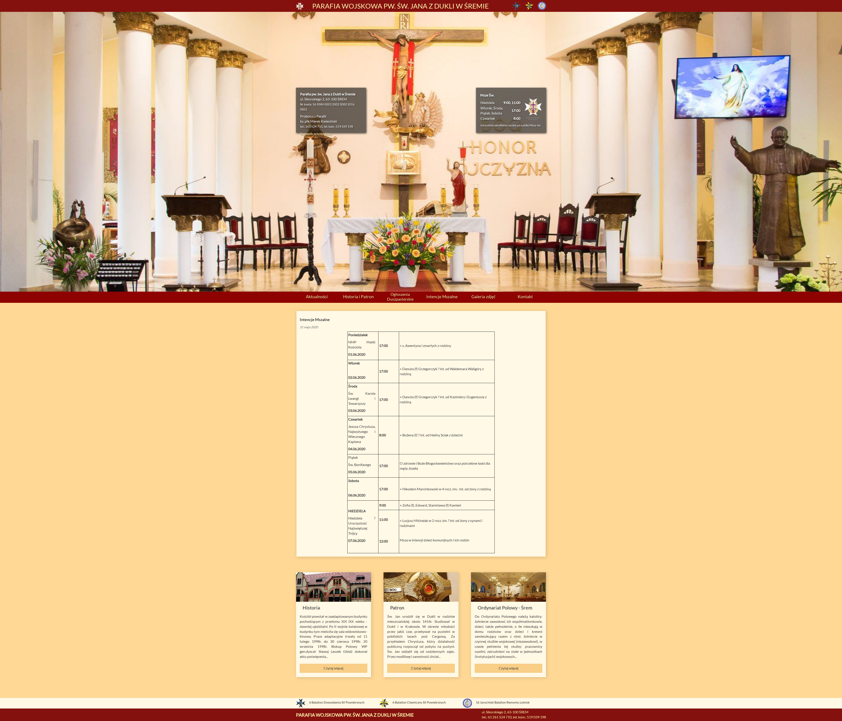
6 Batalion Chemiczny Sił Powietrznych (419, 702)
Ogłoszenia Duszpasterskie (400, 296)
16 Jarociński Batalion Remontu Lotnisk (503, 702)
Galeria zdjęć (483, 296)
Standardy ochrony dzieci (316, 134)
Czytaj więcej (333, 668)
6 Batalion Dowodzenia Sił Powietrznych (336, 702)
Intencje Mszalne (442, 296)
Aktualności (317, 296)
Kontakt (525, 296)
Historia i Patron (358, 296)
